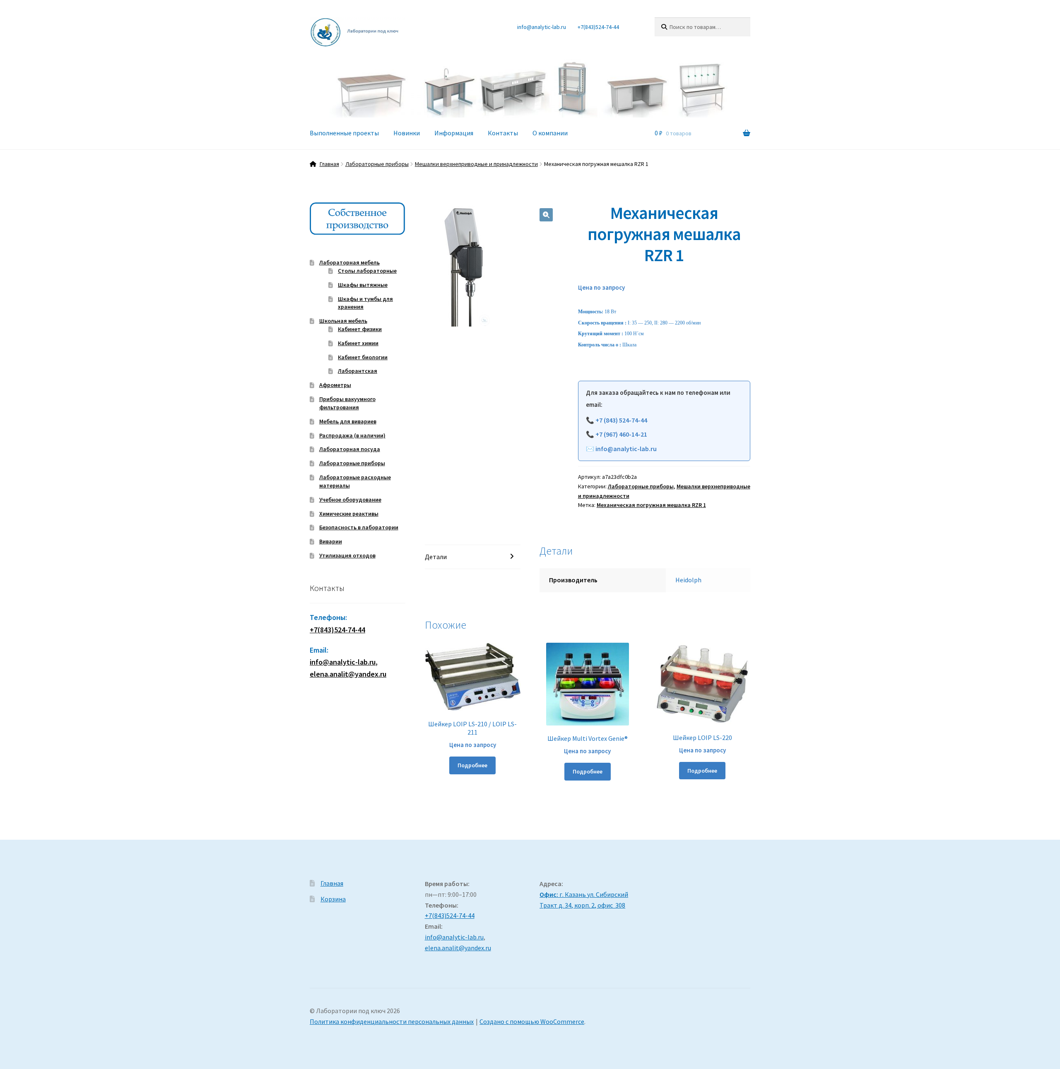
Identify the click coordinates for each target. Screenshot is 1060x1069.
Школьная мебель (343, 320)
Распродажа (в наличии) (352, 435)
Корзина (333, 899)
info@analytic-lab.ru (541, 27)
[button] (546, 214)
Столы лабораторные (367, 270)
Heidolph (688, 580)
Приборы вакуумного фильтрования (347, 403)
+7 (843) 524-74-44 (621, 420)
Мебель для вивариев (347, 421)
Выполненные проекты (344, 133)
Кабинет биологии (363, 357)
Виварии (330, 541)
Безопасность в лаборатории (358, 527)
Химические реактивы (348, 513)
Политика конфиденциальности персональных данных (392, 1021)
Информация (453, 133)
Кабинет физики (360, 329)
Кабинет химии (358, 343)
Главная (329, 164)
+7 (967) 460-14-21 (621, 434)
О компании (550, 133)
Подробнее (472, 765)
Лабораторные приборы (377, 164)
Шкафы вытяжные (363, 284)
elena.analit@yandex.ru (458, 948)
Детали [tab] (436, 557)
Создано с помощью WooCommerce (531, 1021)
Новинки (406, 133)
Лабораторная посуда (349, 449)
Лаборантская (357, 371)
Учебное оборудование (350, 499)
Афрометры (335, 385)
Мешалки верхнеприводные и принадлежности (476, 164)
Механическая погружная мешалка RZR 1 (651, 505)
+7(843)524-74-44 (598, 27)
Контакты (503, 133)
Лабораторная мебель (349, 262)
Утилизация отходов (347, 555)
